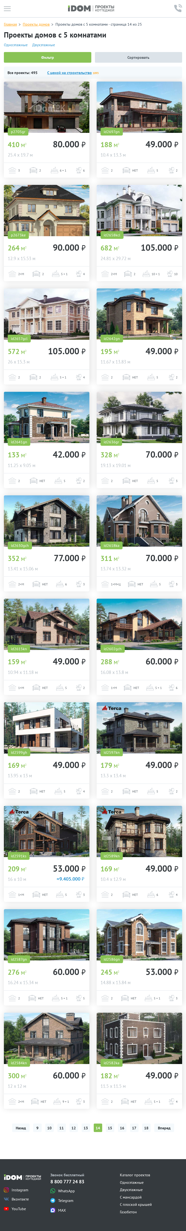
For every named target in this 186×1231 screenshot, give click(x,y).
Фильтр (47, 57)
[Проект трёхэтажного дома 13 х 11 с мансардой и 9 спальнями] (46, 1038)
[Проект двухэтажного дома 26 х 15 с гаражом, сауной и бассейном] (46, 314)
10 (49, 1127)
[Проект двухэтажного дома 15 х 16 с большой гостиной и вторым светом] (46, 934)
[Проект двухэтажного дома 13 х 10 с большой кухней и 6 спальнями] (139, 831)
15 (110, 1127)
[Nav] (7, 8)
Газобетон (128, 1211)
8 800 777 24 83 (67, 1182)
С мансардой (131, 1197)
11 (61, 1127)
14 (98, 1127)
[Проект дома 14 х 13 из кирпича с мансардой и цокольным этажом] (139, 521)
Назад (21, 1127)
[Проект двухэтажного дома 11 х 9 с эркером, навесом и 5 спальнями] (46, 417)
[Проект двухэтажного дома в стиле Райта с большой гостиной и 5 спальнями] (139, 417)
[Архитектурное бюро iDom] (91, 8)
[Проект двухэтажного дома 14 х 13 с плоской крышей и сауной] (46, 728)
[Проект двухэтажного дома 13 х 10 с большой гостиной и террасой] (139, 107)
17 (134, 1127)
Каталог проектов (135, 1174)
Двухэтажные (43, 44)
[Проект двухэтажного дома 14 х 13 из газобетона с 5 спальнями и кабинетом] (139, 934)
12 (73, 1127)
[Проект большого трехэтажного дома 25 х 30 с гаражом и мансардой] (139, 210)
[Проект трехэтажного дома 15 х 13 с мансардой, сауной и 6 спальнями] (46, 521)
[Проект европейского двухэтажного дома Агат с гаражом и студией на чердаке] (46, 210)
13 (86, 1127)
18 (146, 1127)
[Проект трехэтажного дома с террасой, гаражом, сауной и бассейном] (46, 107)
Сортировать (138, 57)
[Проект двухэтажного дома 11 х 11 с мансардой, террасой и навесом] (46, 624)
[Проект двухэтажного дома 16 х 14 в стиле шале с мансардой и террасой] (139, 624)
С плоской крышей (136, 1204)
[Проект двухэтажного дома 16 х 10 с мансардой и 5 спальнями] (46, 831)
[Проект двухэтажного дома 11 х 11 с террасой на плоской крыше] (139, 1038)
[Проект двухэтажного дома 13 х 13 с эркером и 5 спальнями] (139, 728)
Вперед (164, 1127)
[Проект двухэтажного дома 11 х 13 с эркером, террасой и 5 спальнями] (139, 314)
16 (122, 1127)
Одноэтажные (16, 44)
